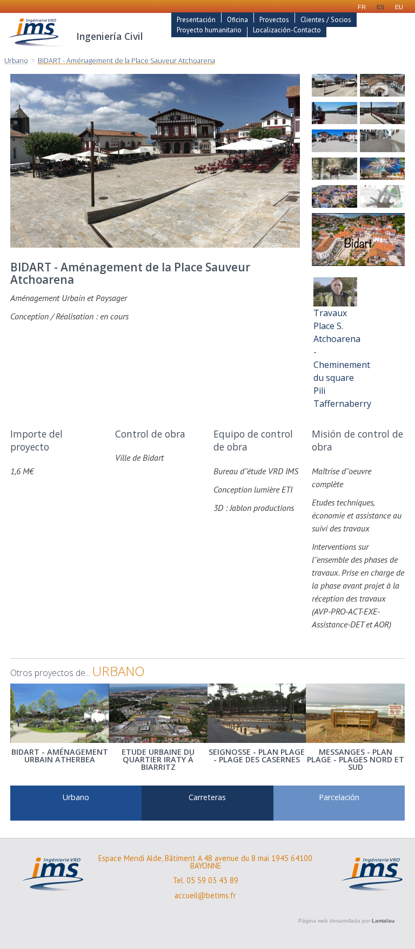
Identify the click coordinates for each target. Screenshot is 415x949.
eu (399, 7)
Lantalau (383, 921)
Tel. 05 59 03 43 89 (205, 880)
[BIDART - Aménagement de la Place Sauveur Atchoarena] (334, 85)
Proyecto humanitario (209, 30)
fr (362, 7)
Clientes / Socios (325, 19)
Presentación (196, 19)
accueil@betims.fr (205, 895)
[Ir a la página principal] (37, 49)
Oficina (237, 19)
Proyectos (274, 19)
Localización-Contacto (287, 30)
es (380, 7)
